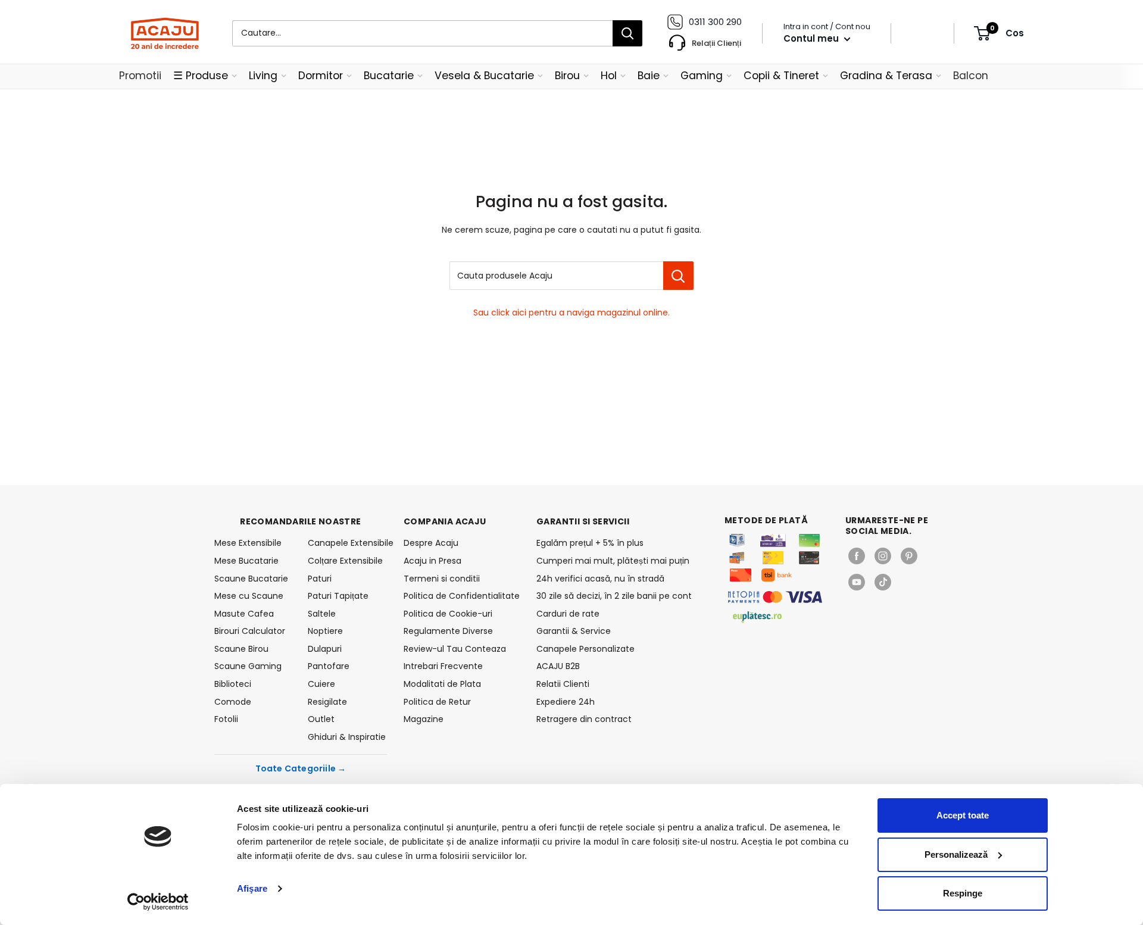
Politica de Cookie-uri (448, 614)
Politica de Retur (437, 702)
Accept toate (962, 815)
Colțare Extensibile (345, 561)
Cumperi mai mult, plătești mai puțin (612, 561)
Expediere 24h (565, 702)
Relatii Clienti (562, 684)
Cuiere (321, 684)
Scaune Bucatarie (251, 579)
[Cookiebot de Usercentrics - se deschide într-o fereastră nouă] (158, 902)
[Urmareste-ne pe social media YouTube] (856, 582)
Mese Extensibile (248, 543)
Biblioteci (232, 684)
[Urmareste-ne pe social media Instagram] (883, 556)
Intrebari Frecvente (443, 666)
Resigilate (327, 702)
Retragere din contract (584, 719)
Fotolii (226, 719)
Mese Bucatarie (246, 561)
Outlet (321, 719)
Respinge (962, 893)
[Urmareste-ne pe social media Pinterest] (909, 556)
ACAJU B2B (558, 666)
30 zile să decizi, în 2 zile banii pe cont (614, 596)
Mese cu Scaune (248, 596)
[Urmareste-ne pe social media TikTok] (883, 582)
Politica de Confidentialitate (462, 596)
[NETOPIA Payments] (775, 597)
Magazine (424, 719)
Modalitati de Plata (442, 684)
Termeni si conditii (442, 579)
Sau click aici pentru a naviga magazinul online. (571, 312)
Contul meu (812, 38)
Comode (232, 702)
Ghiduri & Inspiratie (347, 737)
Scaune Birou (241, 649)
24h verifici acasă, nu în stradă (600, 579)
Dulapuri (325, 649)
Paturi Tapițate (338, 596)
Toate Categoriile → (300, 768)
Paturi (320, 579)
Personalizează (956, 854)
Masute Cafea (244, 614)
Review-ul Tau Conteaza (455, 649)
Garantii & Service (573, 631)
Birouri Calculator (249, 631)
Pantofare (328, 666)
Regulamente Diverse (448, 631)
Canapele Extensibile (347, 543)
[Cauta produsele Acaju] (678, 275)
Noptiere (325, 631)
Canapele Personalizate (585, 649)
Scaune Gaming (248, 666)
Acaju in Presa (432, 561)
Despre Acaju (431, 543)
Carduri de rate (567, 614)
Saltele (322, 614)
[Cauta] (627, 33)
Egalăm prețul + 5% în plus (590, 543)
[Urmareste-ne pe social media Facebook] (856, 556)
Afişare (252, 888)
